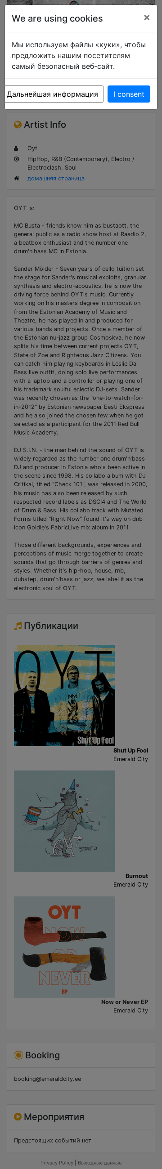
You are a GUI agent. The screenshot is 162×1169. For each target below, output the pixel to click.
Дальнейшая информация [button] (52, 94)
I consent (128, 94)
